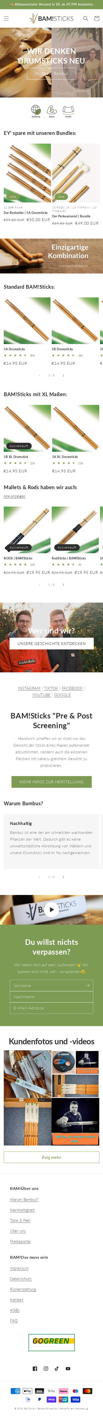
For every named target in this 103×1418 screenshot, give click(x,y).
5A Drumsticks (14, 349)
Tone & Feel (20, 1220)
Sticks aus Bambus (51, 73)
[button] (6, 18)
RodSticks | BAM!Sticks (69, 558)
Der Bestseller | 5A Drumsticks (26, 213)
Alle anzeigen (15, 496)
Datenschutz (21, 1278)
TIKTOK (51, 688)
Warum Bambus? (24, 1199)
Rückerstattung (23, 1289)
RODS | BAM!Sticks (18, 558)
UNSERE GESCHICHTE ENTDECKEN (52, 643)
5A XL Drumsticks (65, 457)
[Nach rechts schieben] (63, 375)
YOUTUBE (41, 695)
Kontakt (16, 1299)
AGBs (15, 1310)
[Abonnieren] (87, 985)
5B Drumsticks (62, 349)
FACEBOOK (72, 688)
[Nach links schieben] (39, 375)
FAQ (14, 1320)
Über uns (18, 1231)
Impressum (19, 1268)
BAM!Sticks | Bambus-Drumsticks (41, 1408)
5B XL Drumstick (16, 457)
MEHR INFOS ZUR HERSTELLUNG (52, 782)
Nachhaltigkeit (22, 1210)
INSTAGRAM (29, 688)
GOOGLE (62, 695)
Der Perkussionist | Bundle (71, 216)
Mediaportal (20, 1241)
